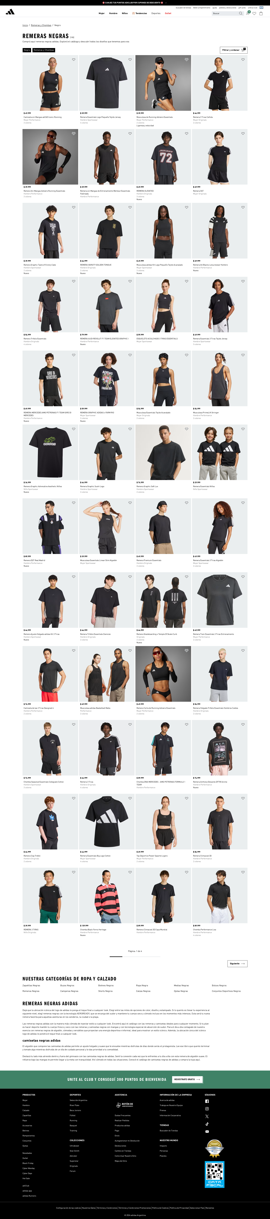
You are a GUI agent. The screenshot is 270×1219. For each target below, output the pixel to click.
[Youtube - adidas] (226, 1132)
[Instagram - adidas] (226, 1109)
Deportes (155, 13)
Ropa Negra (142, 986)
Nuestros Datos (88, 1208)
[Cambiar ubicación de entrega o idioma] (261, 8)
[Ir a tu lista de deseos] (254, 13)
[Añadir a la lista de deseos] (73, 60)
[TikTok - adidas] (226, 1124)
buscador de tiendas (183, 8)
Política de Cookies (160, 1208)
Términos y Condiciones (107, 1208)
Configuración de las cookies (68, 1208)
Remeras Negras (30, 991)
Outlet (168, 13)
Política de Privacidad (179, 1208)
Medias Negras (181, 986)
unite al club (252, 8)
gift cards (242, 8)
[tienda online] (10, 12)
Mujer (102, 13)
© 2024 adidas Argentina (135, 1215)
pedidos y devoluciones (227, 8)
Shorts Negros (105, 991)
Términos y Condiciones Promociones (135, 1208)
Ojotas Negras (181, 991)
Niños (125, 13)
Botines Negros (106, 986)
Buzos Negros (67, 986)
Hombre (113, 13)
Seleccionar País (197, 1208)
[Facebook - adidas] (226, 1101)
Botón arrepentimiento (201, 8)
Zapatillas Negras (31, 986)
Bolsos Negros (219, 986)
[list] (121, 50)
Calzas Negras (143, 991)
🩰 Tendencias (139, 13)
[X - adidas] (226, 1117)
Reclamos (210, 1208)
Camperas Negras (69, 991)
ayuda (214, 8)
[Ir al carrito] (261, 13)
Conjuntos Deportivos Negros (226, 991)
